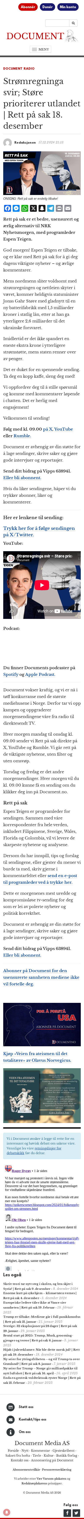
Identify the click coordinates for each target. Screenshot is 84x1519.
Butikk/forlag (66, 1456)
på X (47, 429)
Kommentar (40, 1451)
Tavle (37, 1456)
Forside (13, 1451)
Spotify (10, 674)
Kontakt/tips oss (32, 1420)
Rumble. (22, 436)
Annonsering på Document (52, 1460)
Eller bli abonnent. (22, 478)
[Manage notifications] (6, 1512)
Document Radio (19, 69)
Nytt (25, 1451)
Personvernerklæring (56, 1469)
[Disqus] (42, 1217)
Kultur (49, 1456)
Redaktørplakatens (34, 1483)
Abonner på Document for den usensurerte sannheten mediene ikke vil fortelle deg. (41, 977)
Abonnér (28, 7)
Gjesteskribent (64, 1451)
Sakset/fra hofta (17, 1456)
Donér (47, 7)
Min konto (68, 7)
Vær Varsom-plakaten (51, 1478)
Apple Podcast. (40, 674)
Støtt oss (26, 1407)
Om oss (25, 1432)
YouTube (63, 429)
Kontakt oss (19, 1460)
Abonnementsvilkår (27, 1469)
